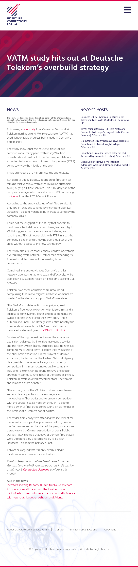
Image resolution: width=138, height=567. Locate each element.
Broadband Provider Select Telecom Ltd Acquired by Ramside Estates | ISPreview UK (106, 154)
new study (29, 129)
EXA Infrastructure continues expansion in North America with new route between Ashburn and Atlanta (41, 495)
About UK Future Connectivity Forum (28, 530)
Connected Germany (36, 469)
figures (14, 196)
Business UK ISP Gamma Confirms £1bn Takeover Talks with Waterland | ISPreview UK (105, 120)
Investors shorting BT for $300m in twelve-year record (39, 485)
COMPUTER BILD (54, 330)
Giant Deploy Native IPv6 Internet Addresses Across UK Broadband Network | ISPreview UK (105, 165)
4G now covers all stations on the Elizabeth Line (36, 489)
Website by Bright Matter (94, 549)
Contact (59, 530)
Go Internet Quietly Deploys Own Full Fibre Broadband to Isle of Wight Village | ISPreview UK (105, 144)
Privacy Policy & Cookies (84, 530)
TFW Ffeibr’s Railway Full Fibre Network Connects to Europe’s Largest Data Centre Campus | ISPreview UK (105, 132)
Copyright (110, 530)
